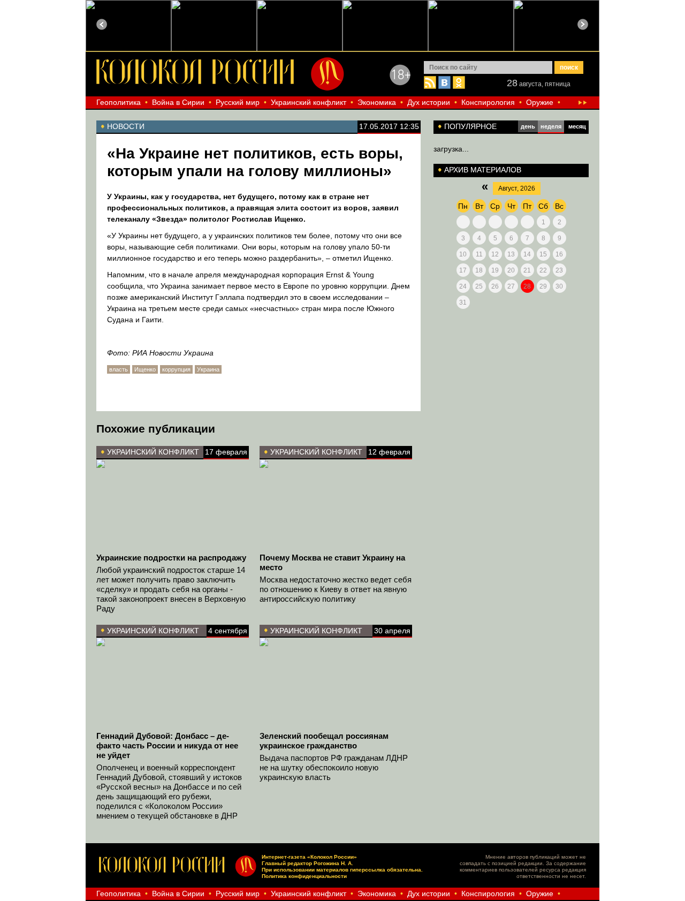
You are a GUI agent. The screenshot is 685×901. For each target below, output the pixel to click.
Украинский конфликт (308, 102)
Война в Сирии (178, 102)
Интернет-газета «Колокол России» (309, 857)
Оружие (539, 102)
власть (118, 369)
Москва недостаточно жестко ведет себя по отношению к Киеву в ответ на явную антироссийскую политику (336, 589)
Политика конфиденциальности (304, 876)
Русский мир (238, 102)
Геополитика (118, 102)
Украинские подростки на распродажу (171, 557)
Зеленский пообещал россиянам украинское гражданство (324, 740)
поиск (569, 67)
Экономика (376, 102)
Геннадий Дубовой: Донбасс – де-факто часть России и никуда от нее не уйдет (167, 745)
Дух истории (428, 102)
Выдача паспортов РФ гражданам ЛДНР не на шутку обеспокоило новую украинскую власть (334, 767)
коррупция (176, 369)
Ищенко (145, 369)
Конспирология (488, 102)
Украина (208, 369)
